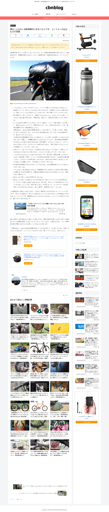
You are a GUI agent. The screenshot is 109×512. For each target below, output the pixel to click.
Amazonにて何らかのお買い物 (25, 47)
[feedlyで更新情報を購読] (25, 290)
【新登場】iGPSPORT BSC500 (86, 224)
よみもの (13, 25)
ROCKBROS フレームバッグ (86, 180)
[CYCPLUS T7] (87, 42)
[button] (63, 35)
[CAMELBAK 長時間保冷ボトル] (87, 86)
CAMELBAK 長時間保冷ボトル (86, 107)
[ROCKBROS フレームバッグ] (87, 167)
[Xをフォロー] (22, 290)
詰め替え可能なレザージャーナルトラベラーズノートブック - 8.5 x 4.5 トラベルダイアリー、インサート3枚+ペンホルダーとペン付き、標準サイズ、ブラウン (44, 238)
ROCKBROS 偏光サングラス (86, 143)
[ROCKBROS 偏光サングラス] (87, 130)
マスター (24, 277)
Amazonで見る (28, 245)
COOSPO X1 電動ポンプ (86, 416)
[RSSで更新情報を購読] (27, 290)
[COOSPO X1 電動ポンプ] (87, 403)
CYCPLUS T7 (87, 55)
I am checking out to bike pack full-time (24, 103)
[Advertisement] (39, 470)
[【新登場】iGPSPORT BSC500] (87, 207)
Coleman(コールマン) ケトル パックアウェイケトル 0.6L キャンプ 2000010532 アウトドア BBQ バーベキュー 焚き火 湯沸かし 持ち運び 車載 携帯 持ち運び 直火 (44, 255)
